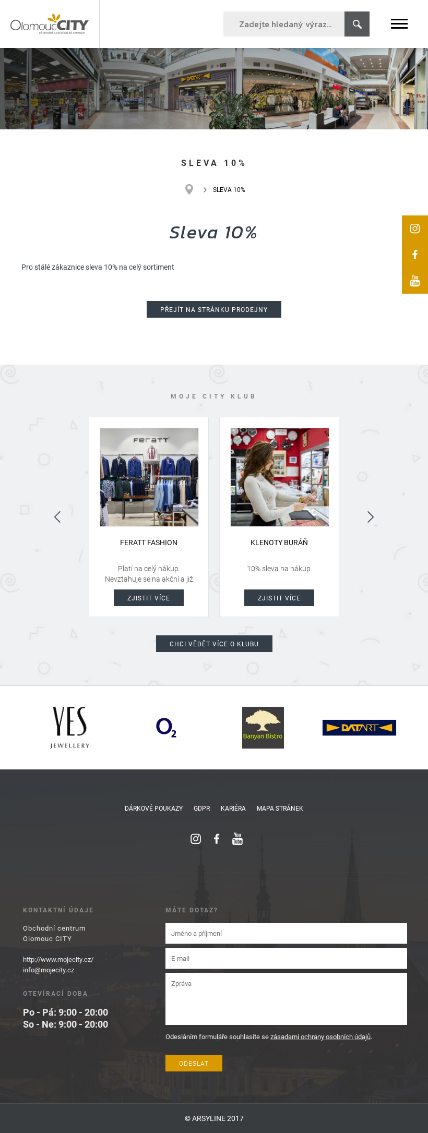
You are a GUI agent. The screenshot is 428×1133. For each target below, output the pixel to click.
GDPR (202, 808)
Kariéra (233, 808)
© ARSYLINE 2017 (214, 1118)
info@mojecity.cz (48, 969)
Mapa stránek (280, 808)
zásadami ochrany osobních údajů (320, 1036)
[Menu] (399, 23)
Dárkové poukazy (154, 808)
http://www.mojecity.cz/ (58, 959)
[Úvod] (194, 189)
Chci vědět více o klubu (214, 644)
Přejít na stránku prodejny (214, 309)
